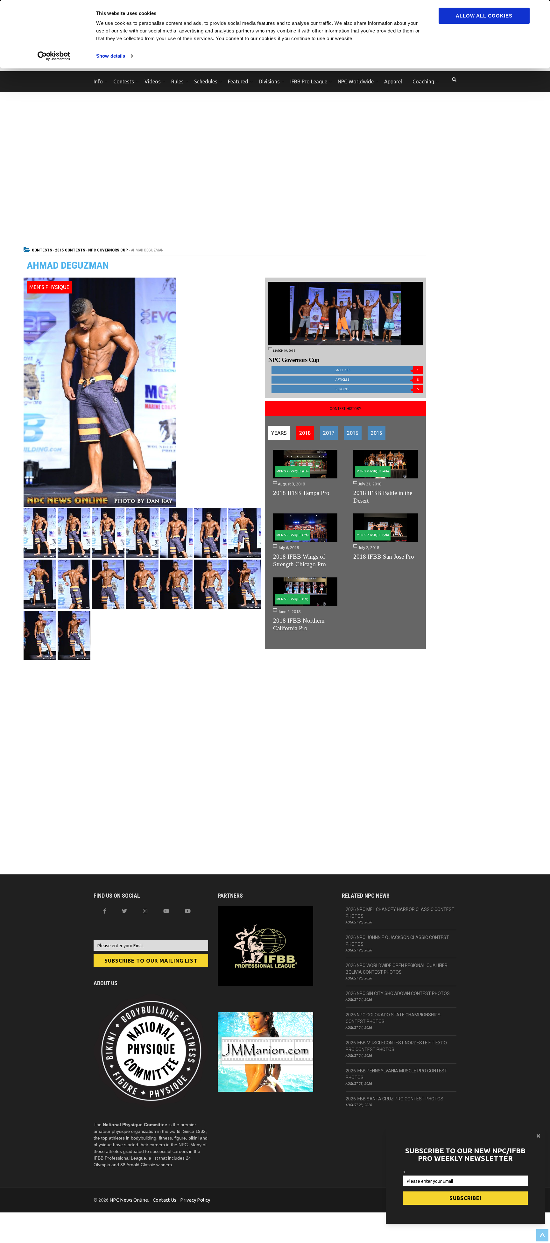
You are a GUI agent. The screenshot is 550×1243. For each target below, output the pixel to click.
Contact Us (164, 1200)
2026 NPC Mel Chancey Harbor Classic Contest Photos (400, 913)
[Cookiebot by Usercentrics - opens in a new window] (54, 56)
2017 (329, 433)
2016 (352, 433)
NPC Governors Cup (108, 250)
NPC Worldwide (356, 81)
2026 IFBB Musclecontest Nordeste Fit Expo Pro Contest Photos (396, 1046)
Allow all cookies (484, 15)
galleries (377, 370)
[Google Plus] (166, 911)
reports (377, 389)
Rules (177, 81)
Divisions (269, 81)
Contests (123, 81)
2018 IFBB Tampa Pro (301, 493)
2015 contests (70, 250)
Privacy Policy (195, 1200)
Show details (110, 56)
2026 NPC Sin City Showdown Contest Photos (398, 993)
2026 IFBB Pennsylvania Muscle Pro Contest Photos (396, 1074)
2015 (376, 433)
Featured (238, 81)
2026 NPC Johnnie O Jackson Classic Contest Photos (397, 941)
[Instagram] (145, 911)
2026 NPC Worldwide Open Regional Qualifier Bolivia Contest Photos (397, 969)
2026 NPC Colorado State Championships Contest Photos (393, 1018)
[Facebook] (104, 911)
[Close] (538, 1135)
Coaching (423, 81)
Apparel (393, 81)
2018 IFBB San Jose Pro (383, 556)
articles (377, 380)
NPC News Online (128, 1200)
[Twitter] (124, 911)
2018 (305, 433)
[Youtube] (188, 911)
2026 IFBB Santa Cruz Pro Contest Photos (394, 1098)
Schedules (205, 81)
